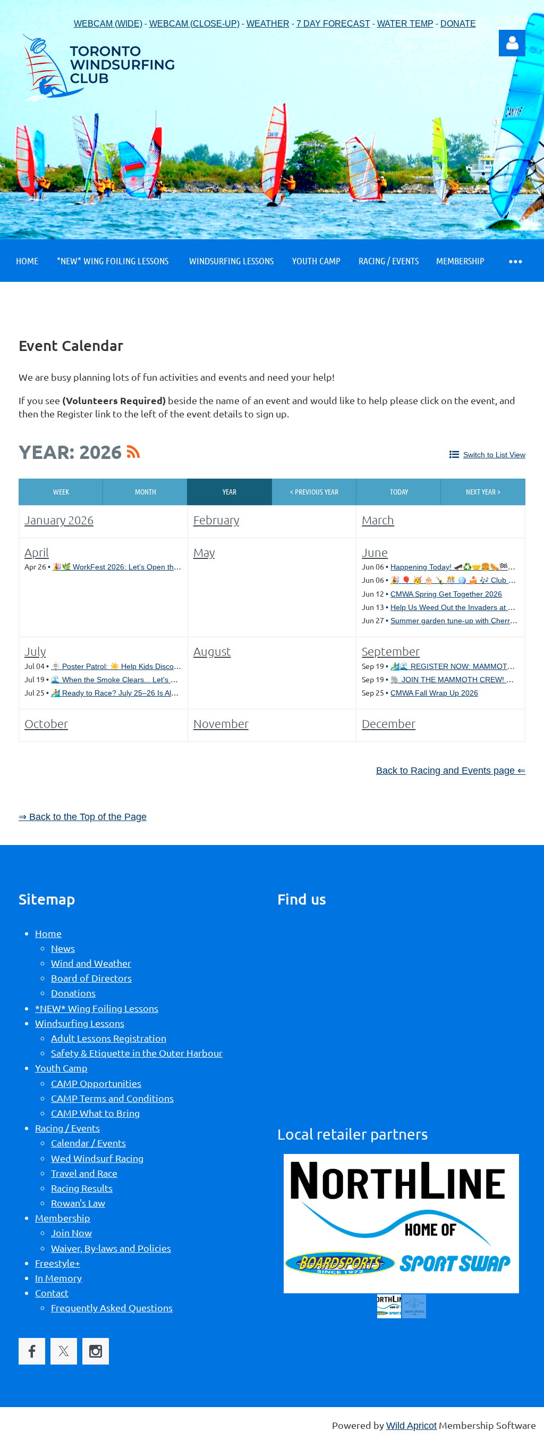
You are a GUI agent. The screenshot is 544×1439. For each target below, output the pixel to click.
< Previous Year (314, 491)
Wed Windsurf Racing (97, 1158)
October (46, 723)
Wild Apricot (411, 1425)
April (36, 552)
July (35, 651)
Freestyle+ (57, 1262)
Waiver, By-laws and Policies (111, 1247)
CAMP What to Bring (95, 1112)
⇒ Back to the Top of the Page (83, 816)
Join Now (71, 1232)
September (391, 651)
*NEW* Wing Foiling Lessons (96, 1008)
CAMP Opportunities (96, 1083)
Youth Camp (61, 1067)
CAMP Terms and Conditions (112, 1097)
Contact (52, 1292)
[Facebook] (32, 1351)
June (375, 552)
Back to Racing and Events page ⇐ (450, 770)
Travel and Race (84, 1172)
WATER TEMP (405, 23)
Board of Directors (91, 977)
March (378, 519)
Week (61, 491)
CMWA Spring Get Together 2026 (446, 594)
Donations (73, 992)
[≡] (515, 261)
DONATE (458, 23)
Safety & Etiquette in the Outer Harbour (137, 1052)
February (216, 519)
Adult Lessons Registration (108, 1037)
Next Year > (483, 491)
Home (48, 933)
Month (145, 491)
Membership (62, 1217)
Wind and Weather (91, 962)
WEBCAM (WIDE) (108, 23)
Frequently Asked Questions (112, 1307)
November (221, 723)
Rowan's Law (78, 1202)
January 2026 (59, 519)
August (212, 651)
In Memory (58, 1277)
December (388, 723)
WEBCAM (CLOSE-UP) (194, 23)
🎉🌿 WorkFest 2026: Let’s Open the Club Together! (141, 567)
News (63, 947)
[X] (63, 1351)
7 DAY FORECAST (333, 23)
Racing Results (82, 1187)
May (204, 552)
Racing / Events (67, 1127)
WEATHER (268, 23)
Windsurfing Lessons (79, 1022)
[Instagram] (95, 1351)
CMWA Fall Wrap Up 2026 (434, 693)
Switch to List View (494, 454)
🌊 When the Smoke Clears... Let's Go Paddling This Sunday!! (155, 679)
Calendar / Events (88, 1142)
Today (399, 491)
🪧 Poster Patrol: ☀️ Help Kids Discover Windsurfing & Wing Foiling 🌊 (169, 666)
